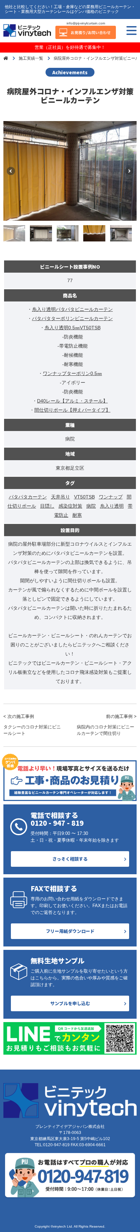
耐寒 (77, 515)
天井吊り (60, 497)
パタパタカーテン (28, 497)
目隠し (47, 506)
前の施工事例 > (107, 725)
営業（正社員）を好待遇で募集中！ (70, 47)
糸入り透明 (112, 506)
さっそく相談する (70, 859)
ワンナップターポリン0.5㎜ (72, 373)
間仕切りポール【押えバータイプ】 (72, 410)
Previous (11, 171)
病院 (91, 506)
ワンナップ (111, 497)
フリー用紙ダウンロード (70, 931)
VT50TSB (84, 497)
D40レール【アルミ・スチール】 (72, 401)
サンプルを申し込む (70, 1003)
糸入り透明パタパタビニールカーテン (72, 309)
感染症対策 (70, 506)
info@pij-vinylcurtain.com (86, 23)
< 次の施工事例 (32, 725)
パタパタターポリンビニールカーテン (72, 318)
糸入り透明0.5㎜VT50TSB (73, 327)
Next (129, 171)
